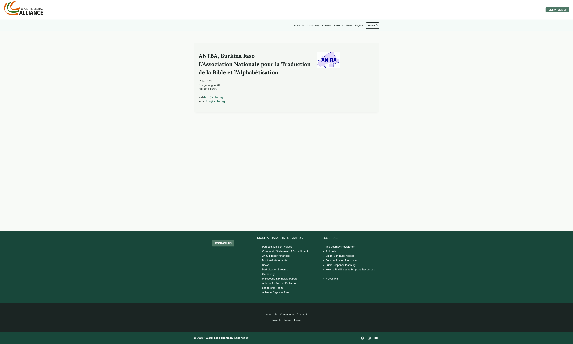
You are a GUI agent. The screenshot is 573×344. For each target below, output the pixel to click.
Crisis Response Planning (340, 265)
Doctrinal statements (274, 260)
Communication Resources (341, 260)
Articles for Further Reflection (279, 283)
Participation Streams (275, 269)
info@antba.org (215, 101)
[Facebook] (362, 338)
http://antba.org (213, 97)
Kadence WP (242, 337)
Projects (338, 25)
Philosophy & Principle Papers (279, 278)
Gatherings (268, 274)
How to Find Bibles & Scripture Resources (350, 269)
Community (313, 25)
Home (297, 320)
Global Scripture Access (339, 255)
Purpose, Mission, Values (277, 246)
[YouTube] (376, 338)
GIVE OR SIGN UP (558, 9)
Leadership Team (272, 287)
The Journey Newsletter (340, 246)
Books (265, 265)
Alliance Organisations (275, 292)
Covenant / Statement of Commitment (285, 251)
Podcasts (330, 251)
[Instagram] (369, 338)
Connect (326, 25)
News (349, 25)
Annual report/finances (276, 255)
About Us (299, 25)
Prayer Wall (332, 278)
